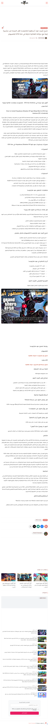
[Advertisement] (24, 17)
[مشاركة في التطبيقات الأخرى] (30, 526)
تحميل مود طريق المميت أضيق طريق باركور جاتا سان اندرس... (41, 585)
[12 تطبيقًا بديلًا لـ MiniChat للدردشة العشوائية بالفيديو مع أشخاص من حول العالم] (42, 695)
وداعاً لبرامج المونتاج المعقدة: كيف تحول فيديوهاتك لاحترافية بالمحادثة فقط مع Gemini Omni (20, 632)
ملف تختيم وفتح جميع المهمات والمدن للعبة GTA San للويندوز (23, 645)
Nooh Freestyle (41, 38)
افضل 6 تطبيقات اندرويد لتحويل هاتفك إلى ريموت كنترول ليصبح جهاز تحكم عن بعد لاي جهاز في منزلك (20, 667)
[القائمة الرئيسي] (47, 3)
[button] (42, 526)
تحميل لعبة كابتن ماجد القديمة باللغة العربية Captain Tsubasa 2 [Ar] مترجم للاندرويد (21, 653)
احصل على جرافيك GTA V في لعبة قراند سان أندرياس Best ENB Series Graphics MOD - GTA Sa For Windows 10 (20, 674)
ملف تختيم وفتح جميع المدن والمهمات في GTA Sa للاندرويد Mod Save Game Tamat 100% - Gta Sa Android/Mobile (20, 639)
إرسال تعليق (42, 598)
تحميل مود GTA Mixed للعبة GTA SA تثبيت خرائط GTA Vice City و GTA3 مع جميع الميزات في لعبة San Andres (20, 688)
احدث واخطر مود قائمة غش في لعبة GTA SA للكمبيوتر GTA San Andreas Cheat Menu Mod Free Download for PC (20, 681)
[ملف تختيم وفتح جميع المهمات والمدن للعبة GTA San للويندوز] (42, 646)
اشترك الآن (24, 713)
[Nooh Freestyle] (24, 3)
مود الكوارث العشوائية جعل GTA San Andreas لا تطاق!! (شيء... (9, 585)
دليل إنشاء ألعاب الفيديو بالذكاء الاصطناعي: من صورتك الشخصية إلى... (26, 585)
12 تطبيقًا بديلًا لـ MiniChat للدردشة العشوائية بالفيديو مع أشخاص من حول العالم (21, 695)
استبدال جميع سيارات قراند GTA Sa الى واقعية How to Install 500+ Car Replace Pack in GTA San (20, 660)
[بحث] (2, 3)
